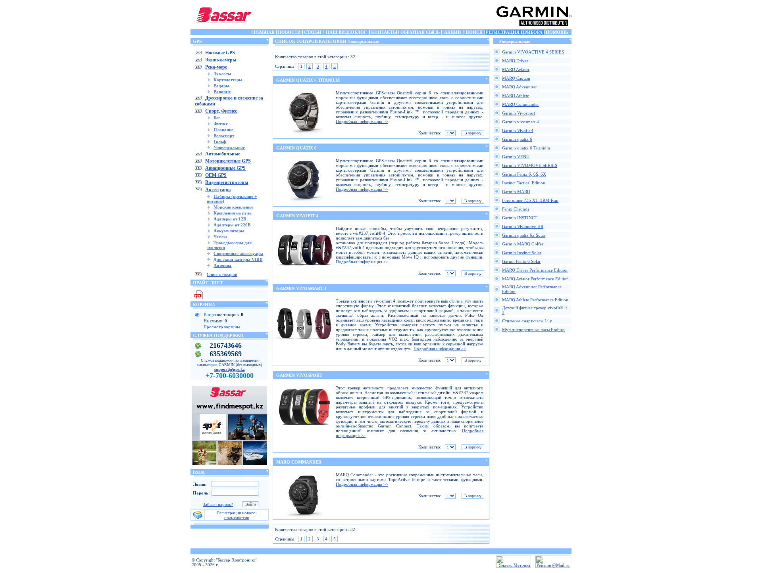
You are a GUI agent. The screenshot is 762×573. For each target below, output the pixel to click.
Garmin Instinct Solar (521, 252)
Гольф (220, 141)
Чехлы (220, 236)
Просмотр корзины (222, 326)
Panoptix (222, 91)
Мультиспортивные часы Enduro (533, 329)
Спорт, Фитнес (221, 111)
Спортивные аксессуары (238, 253)
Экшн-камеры (220, 60)
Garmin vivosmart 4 (520, 121)
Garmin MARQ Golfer (522, 243)
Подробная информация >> (362, 121)
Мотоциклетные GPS (228, 161)
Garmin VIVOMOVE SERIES (529, 165)
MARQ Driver (515, 60)
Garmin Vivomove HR (522, 226)
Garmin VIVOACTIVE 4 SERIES (533, 52)
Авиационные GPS (225, 168)
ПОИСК (474, 32)
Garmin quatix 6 (517, 139)
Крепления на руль (233, 213)
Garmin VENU (515, 156)
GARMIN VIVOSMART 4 (301, 288)
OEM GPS (216, 175)
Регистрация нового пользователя (236, 515)
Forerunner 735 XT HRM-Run (530, 200)
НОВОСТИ (289, 32)
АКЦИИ (452, 32)
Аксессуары (218, 189)
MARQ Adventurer (519, 86)
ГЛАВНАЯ (264, 32)
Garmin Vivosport (518, 113)
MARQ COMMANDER (298, 462)
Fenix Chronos (515, 209)
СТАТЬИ (312, 32)
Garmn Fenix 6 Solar (521, 261)
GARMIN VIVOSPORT (299, 375)
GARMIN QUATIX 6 (296, 148)
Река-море (216, 67)
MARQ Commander (520, 104)
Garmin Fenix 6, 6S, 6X (524, 174)
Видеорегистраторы (226, 182)
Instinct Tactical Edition (523, 182)
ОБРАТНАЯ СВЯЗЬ (420, 32)
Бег (217, 117)
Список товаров (222, 274)
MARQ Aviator (515, 69)
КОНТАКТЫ (384, 32)
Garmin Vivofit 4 (517, 130)
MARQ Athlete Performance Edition (535, 299)
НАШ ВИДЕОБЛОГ (346, 32)
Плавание (223, 129)
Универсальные (229, 147)
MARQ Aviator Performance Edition (535, 278)
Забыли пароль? (218, 504)
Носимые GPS (220, 53)
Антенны (222, 265)
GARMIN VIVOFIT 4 (297, 215)
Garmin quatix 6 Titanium (526, 148)
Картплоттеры (228, 79)
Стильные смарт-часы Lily (527, 320)
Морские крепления (233, 207)
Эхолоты (222, 73)
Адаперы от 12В (230, 219)
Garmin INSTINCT (519, 217)
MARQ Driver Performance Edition (535, 270)
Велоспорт (224, 135)
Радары (221, 85)
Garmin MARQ (516, 191)
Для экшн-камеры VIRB (238, 259)
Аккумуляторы (229, 230)
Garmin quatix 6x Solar (523, 235)
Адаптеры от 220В (232, 224)
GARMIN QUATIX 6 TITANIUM (308, 80)
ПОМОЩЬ (557, 32)
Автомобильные (222, 154)
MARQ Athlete (515, 95)
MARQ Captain (516, 78)
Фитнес (221, 123)
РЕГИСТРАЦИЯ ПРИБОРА (514, 32)
